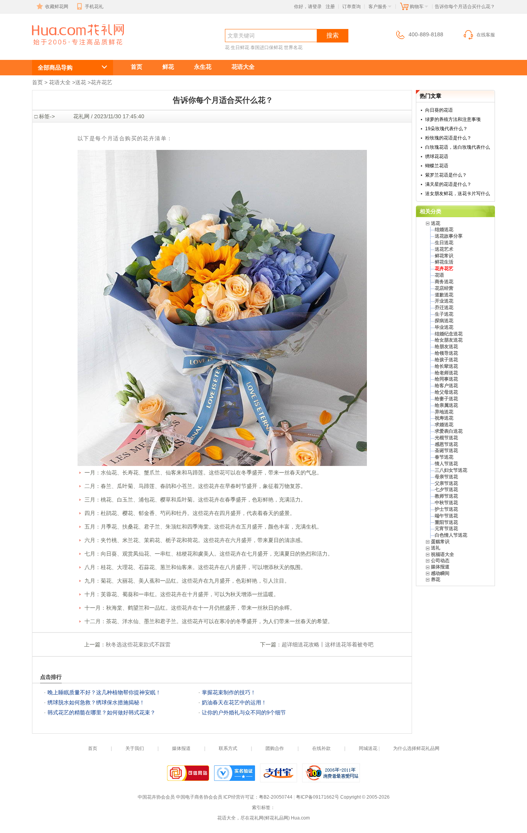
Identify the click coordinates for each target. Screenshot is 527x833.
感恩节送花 (446, 444)
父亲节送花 (446, 483)
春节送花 (444, 457)
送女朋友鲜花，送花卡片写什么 (457, 193)
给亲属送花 (446, 405)
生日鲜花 (240, 47)
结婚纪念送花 (449, 334)
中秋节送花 (446, 502)
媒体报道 (440, 567)
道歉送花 (444, 295)
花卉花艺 (101, 82)
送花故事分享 (449, 236)
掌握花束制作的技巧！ (229, 692)
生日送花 (444, 242)
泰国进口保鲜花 (266, 47)
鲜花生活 (444, 262)
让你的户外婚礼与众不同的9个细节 (244, 712)
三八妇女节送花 (451, 470)
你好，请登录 (308, 6)
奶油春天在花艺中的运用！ (234, 702)
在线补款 (321, 748)
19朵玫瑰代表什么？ (446, 128)
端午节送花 (446, 515)
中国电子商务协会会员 (199, 797)
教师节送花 (446, 496)
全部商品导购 (55, 67)
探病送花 (444, 320)
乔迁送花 (444, 307)
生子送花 (444, 314)
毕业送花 (444, 327)
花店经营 (444, 288)
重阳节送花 (446, 522)
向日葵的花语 (439, 110)
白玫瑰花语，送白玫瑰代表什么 (457, 147)
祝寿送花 (444, 418)
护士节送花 (446, 509)
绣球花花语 (436, 156)
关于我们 (134, 748)
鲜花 (168, 66)
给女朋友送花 (449, 340)
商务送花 (444, 281)
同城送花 (368, 748)
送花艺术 (444, 249)
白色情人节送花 (451, 535)
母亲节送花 (446, 476)
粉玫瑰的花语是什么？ (448, 138)
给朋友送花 (446, 346)
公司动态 (440, 560)
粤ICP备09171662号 (317, 797)
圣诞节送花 (446, 450)
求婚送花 (444, 424)
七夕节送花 (446, 489)
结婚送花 (444, 229)
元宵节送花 (446, 528)
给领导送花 (446, 353)
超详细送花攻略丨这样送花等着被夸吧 (327, 644)
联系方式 (228, 748)
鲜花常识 (444, 255)
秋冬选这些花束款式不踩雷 (138, 644)
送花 (80, 82)
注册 (330, 6)
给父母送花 (446, 392)
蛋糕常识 (440, 541)
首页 (136, 66)
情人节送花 (446, 463)
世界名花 (293, 47)
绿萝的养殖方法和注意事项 (453, 119)
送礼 (435, 548)
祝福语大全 (442, 554)
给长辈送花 (446, 366)
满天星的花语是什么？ (448, 184)
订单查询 (351, 6)
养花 (435, 579)
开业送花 (444, 301)
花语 (439, 275)
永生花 (202, 66)
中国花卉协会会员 (156, 797)
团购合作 (274, 748)
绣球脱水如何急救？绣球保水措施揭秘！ (96, 702)
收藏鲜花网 (56, 6)
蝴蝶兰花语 (436, 165)
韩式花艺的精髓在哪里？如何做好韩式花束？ (101, 712)
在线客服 (485, 34)
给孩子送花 (446, 359)
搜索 (332, 35)
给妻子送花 (446, 398)
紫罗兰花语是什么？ (446, 175)
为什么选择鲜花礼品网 (416, 748)
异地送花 (444, 412)
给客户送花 (446, 385)
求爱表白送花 (449, 431)
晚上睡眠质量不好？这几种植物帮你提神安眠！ (104, 692)
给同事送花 (446, 379)
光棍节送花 (446, 437)
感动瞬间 (440, 573)
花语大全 (243, 66)
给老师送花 (446, 373)
